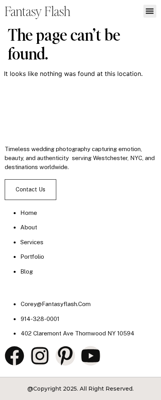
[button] (149, 11)
